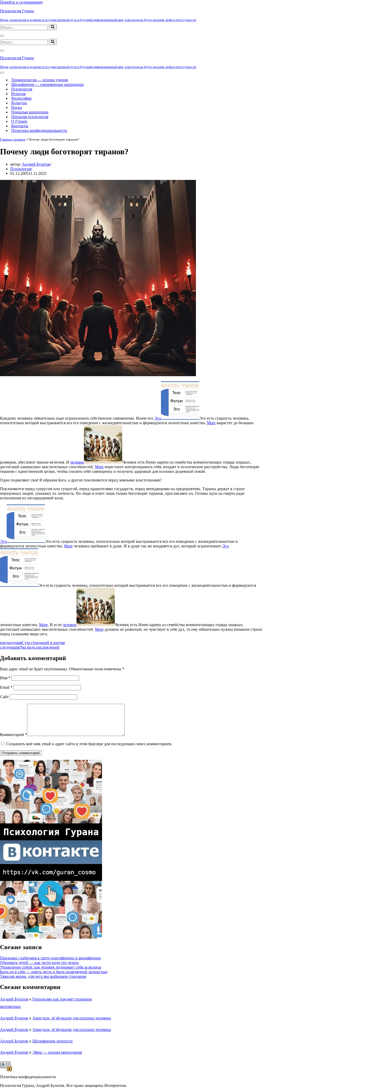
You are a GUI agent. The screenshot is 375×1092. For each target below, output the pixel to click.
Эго (157, 418)
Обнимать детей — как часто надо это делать (39, 962)
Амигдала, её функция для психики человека (71, 1018)
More (211, 423)
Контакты (19, 126)
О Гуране (19, 121)
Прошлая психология (29, 116)
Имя (5, 678)
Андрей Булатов (36, 164)
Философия (21, 98)
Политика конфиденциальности (39, 130)
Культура (19, 103)
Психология (21, 89)
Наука (16, 107)
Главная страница (12, 139)
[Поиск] (53, 27)
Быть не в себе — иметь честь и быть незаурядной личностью (53, 972)
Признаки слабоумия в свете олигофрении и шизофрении (50, 958)
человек (77, 462)
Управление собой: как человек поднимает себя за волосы (50, 967)
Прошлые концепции (29, 112)
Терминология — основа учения (39, 80)
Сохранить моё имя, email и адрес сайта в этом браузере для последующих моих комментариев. (89, 744)
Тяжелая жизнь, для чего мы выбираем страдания (43, 976)
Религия (18, 93)
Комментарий (13, 734)
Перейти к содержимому (21, 2)
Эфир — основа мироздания (57, 1052)
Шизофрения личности (52, 1041)
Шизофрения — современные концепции (47, 84)
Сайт (4, 697)
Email (6, 687)
